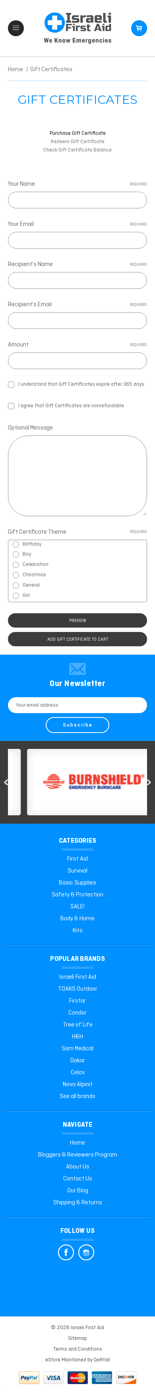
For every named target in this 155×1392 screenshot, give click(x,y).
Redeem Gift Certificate (78, 141)
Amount (77, 345)
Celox (78, 1073)
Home (77, 1143)
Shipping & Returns (77, 1203)
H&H (77, 1037)
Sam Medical (77, 1049)
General (31, 585)
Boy (27, 554)
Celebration (35, 564)
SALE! (77, 907)
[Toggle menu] (16, 28)
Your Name (77, 184)
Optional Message (30, 428)
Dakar (77, 1061)
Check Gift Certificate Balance (77, 150)
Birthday (32, 544)
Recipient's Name (77, 264)
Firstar (77, 1001)
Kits (78, 931)
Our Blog (77, 1191)
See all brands (77, 1096)
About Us (77, 1167)
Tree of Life (78, 1025)
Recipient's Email (77, 305)
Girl (26, 595)
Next (149, 782)
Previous (6, 782)
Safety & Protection (77, 895)
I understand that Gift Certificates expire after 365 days (81, 384)
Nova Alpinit (78, 1085)
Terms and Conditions (77, 1349)
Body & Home (77, 919)
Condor (77, 1013)
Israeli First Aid (77, 977)
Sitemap (77, 1338)
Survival (77, 871)
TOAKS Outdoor (77, 989)
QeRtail (102, 1360)
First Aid (77, 859)
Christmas (34, 575)
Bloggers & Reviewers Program (77, 1155)
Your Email (77, 224)
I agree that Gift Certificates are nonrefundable (71, 405)
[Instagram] (86, 1252)
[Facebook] (66, 1252)
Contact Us (77, 1179)
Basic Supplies (77, 883)
